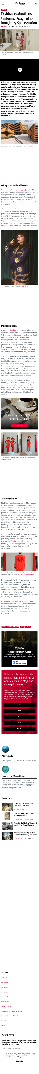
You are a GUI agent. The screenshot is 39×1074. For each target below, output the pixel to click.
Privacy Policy (6, 1006)
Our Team (4, 982)
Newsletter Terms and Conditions (11, 1011)
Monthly (19, 729)
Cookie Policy (5, 1001)
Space (22, 626)
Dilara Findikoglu (8, 330)
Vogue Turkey (24, 286)
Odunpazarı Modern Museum (13, 190)
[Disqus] (19, 901)
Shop (3, 1025)
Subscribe (19, 1061)
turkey (28, 626)
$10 (19, 711)
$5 (19, 705)
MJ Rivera (16, 809)
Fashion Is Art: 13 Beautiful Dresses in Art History (23, 805)
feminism (15, 541)
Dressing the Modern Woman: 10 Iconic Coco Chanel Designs (25, 824)
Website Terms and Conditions (11, 1016)
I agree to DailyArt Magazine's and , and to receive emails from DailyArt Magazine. (20, 1055)
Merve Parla (5, 26)
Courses (4, 1021)
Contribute (4, 987)
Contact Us (4, 997)
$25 (19, 717)
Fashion (4, 9)
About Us (4, 978)
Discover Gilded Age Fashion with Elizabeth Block (24, 814)
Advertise (4, 992)
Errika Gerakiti (18, 819)
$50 (19, 723)
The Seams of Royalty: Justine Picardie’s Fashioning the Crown (25, 834)
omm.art (30, 146)
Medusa (21, 529)
